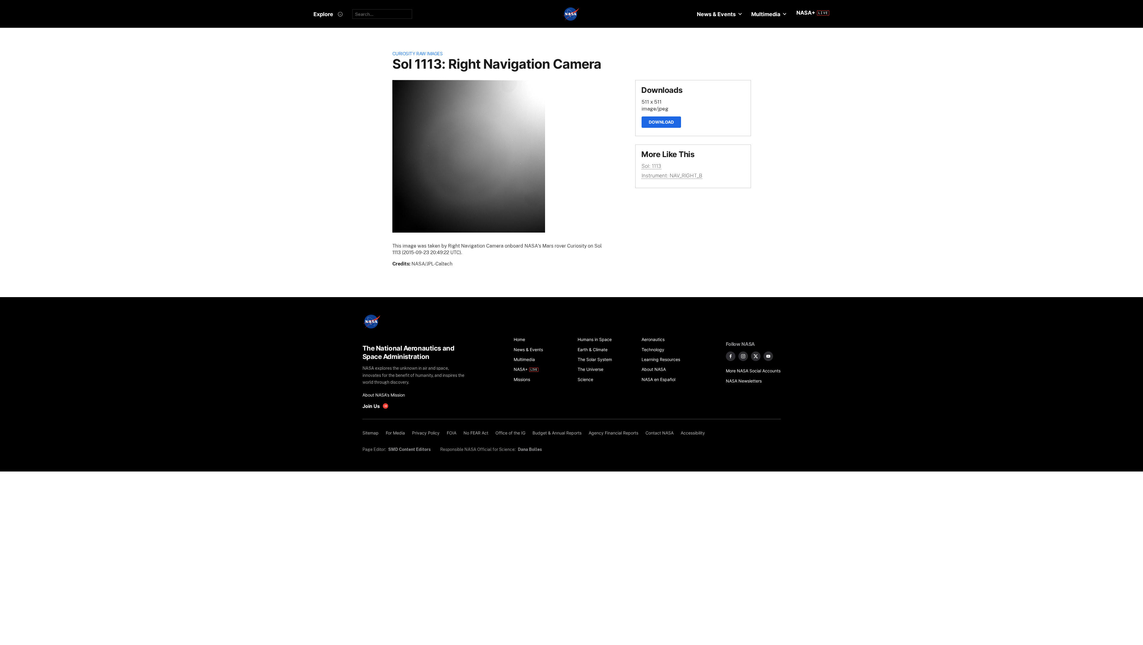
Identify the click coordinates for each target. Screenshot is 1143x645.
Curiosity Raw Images (417, 53)
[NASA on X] (756, 356)
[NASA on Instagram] (743, 356)
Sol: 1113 (651, 166)
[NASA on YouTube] (768, 356)
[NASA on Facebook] (730, 356)
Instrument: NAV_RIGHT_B (672, 176)
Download (661, 122)
